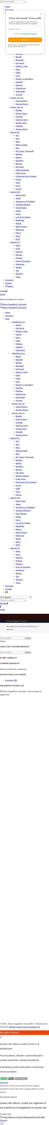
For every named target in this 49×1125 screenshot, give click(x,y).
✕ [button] (1, 1037)
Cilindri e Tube (22, 66)
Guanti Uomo (21, 123)
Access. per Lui (16, 107)
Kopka (18, 211)
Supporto (9, 963)
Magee (18, 223)
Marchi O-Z (15, 242)
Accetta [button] (4, 1078)
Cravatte (19, 116)
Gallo (18, 182)
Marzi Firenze (21, 226)
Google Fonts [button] (5, 1114)
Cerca (28, 638)
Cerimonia (20, 63)
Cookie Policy (10, 972)
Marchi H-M (15, 192)
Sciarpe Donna (22, 104)
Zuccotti (19, 94)
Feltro (18, 72)
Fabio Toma (20, 173)
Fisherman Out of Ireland (26, 176)
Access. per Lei (16, 98)
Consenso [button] (9, 976)
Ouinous (19, 252)
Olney (18, 245)
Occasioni (9, 280)
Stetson (19, 267)
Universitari (20, 91)
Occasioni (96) (11, 680)
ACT (17, 135)
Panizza (19, 255)
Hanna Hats (20, 195)
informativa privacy (30, 34)
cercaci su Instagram (16, 938)
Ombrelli (19, 126)
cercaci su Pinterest (15, 942)
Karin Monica (21, 208)
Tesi (17, 270)
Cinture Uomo (21, 113)
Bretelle (19, 110)
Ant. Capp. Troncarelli (25, 151)
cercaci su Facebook (16, 935)
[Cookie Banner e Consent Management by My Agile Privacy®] (24, 1120)
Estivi (18, 69)
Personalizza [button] (21, 1078)
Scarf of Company (23, 261)
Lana (18, 76)
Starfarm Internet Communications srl (24, 1027)
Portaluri (19, 258)
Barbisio (19, 154)
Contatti (8, 283)
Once (18, 248)
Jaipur (18, 198)
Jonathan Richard (23, 204)
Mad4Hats (20, 220)
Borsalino (19, 160)
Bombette (20, 60)
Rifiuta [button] (11, 1078)
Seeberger (20, 264)
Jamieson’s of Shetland (25, 201)
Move (18, 236)
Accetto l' (26, 34)
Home (7, 6)
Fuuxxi (18, 179)
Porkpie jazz (21, 88)
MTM (18, 239)
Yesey (18, 277)
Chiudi (2, 294)
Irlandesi (19, 82)
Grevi (18, 186)
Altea (18, 142)
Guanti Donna (21, 101)
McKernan (20, 230)
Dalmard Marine (22, 170)
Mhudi (18, 233)
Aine (17, 138)
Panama (19, 85)
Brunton (19, 164)
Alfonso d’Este (21, 145)
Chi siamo (9, 10)
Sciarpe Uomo (21, 129)
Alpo (17, 148)
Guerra (19, 189)
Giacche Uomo (22, 120)
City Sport (20, 167)
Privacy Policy (11, 969)
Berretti (19, 57)
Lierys (18, 214)
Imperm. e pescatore (24, 79)
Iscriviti (25, 40)
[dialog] (24, 1055)
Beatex (18, 157)
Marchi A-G (15, 132)
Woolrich (19, 274)
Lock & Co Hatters (23, 217)
